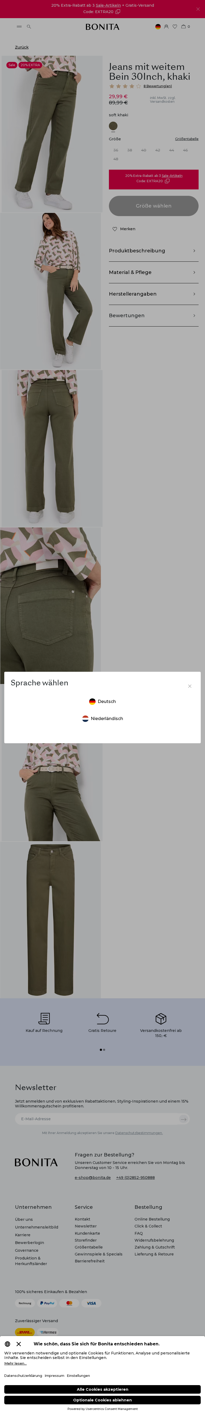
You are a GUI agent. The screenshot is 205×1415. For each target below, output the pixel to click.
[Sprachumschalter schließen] (189, 686)
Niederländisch (107, 718)
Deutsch (107, 701)
